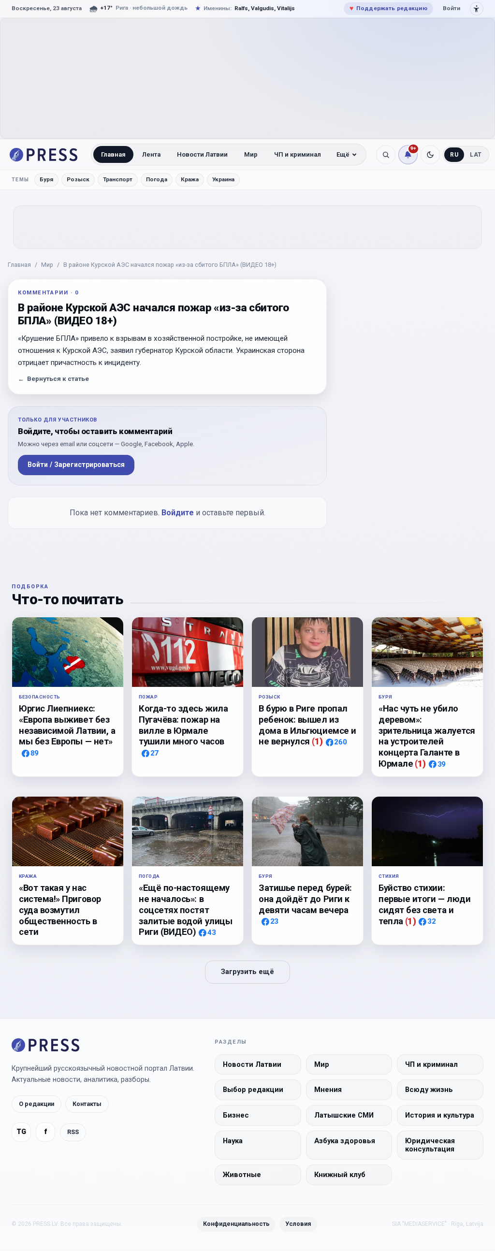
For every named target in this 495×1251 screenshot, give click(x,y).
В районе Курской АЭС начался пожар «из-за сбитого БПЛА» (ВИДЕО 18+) (170, 264)
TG (21, 1132)
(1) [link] (317, 741)
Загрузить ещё (247, 972)
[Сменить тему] (430, 154)
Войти (451, 8)
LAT (476, 154)
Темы (20, 179)
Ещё (342, 154)
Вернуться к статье (53, 378)
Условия (298, 1223)
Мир (251, 154)
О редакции (36, 1103)
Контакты (87, 1103)
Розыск (78, 179)
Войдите (177, 512)
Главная (113, 154)
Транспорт (117, 179)
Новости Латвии (202, 154)
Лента (151, 154)
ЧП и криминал (297, 154)
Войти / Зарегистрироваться (76, 464)
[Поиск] (385, 154)
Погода (156, 179)
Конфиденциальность (236, 1223)
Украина (223, 179)
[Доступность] (476, 8)
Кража (190, 179)
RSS (73, 1131)
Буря (46, 179)
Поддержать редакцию (388, 8)
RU (454, 154)
